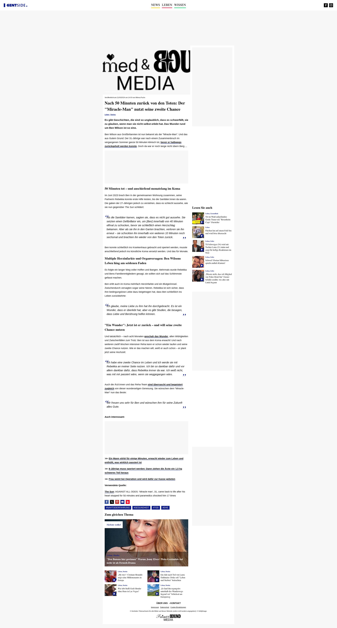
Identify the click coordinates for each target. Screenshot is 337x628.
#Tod (156, 508)
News (155, 5)
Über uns (162, 603)
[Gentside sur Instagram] (331, 5)
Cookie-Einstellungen (178, 607)
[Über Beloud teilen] (128, 502)
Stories (113, 115)
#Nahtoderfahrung (118, 508)
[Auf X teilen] (112, 502)
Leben (167, 5)
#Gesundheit (141, 508)
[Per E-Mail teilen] (122, 502)
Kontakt (175, 603)
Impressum (155, 607)
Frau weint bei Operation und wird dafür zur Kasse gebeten (142, 479)
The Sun (109, 491)
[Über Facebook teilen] (107, 502)
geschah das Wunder (156, 336)
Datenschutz (164, 607)
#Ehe (165, 508)
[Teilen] (117, 502)
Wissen (180, 5)
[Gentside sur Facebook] (326, 5)
